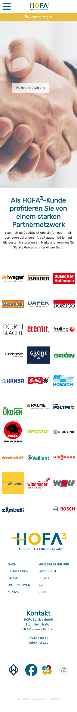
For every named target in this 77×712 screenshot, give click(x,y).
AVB (41, 585)
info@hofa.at (38, 642)
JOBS (42, 592)
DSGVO (43, 578)
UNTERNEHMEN (19, 585)
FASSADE (14, 578)
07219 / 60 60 (38, 638)
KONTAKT (14, 592)
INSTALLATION (18, 571)
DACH (12, 564)
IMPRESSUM (47, 571)
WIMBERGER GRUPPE (53, 564)
